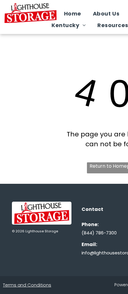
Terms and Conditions (27, 285)
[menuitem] (74, 13)
